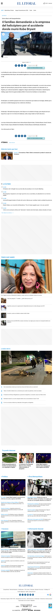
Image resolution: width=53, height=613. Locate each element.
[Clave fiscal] (50, 608)
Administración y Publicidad (33, 598)
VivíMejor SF (47, 589)
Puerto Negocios (21, 591)
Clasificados (21, 589)
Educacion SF (32, 591)
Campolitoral (6, 589)
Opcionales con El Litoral (24, 600)
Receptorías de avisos (21, 598)
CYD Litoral (27, 589)
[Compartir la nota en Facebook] (16, 65)
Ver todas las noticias (7, 212)
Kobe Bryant (12, 142)
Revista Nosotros (14, 589)
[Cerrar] (43, 67)
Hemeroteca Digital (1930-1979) (8, 598)
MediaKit (33, 600)
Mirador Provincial (39, 589)
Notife (27, 591)
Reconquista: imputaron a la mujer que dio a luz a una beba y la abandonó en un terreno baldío (27, 193)
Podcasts (32, 589)
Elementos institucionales (46, 598)
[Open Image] (3, 34)
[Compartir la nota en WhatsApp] (21, 65)
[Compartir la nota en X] (19, 65)
